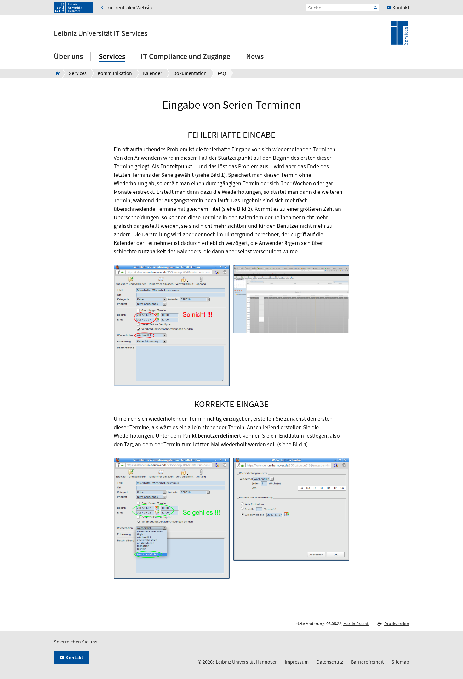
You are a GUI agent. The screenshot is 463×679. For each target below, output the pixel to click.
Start (375, 7)
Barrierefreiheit (367, 662)
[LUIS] (56, 73)
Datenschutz (330, 662)
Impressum (297, 662)
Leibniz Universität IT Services (100, 33)
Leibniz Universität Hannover (246, 662)
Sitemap (400, 662)
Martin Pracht (356, 623)
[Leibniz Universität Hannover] (73, 7)
